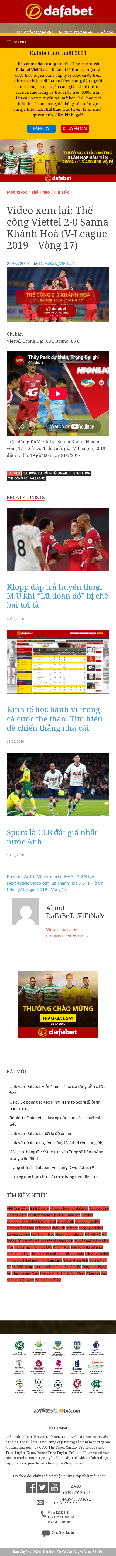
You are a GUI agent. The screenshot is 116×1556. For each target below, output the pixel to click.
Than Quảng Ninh (25, 1273)
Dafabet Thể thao (20, 1228)
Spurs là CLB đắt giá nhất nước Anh (52, 836)
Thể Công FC (17, 478)
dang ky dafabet (91, 1228)
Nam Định (54, 1260)
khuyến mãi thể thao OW (33, 1247)
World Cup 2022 (48, 1280)
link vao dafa (74, 1254)
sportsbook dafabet (49, 1267)
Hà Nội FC (93, 1234)
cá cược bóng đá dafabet (69, 1208)
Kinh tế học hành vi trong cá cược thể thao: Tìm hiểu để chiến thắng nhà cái (55, 718)
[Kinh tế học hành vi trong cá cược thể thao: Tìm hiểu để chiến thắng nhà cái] (58, 694)
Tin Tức (61, 192)
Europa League (18, 1234)
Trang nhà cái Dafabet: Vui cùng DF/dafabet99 (51, 1167)
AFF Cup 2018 (18, 1208)
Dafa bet (73, 1215)
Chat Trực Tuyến (62, 1532)
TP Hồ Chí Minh (72, 1273)
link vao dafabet (97, 1254)
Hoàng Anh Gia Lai (69, 1234)
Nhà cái (105, 32)
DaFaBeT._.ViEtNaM (58, 263)
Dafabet (87, 1215)
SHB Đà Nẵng (22, 1267)
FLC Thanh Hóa (42, 1234)
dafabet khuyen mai (40, 1221)
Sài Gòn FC (72, 1267)
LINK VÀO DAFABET (35, 32)
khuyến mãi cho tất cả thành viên (47, 1241)
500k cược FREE (76, 32)
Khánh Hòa (81, 473)
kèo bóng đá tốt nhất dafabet (46, 473)
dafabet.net (16, 1221)
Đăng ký (41, 128)
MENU (19, 41)
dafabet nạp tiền (87, 1221)
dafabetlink (65, 1221)
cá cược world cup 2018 (47, 1215)
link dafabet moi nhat (47, 1254)
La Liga (24, 1254)
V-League (37, 478)
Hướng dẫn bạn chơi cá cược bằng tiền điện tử (53, 1176)
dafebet (72, 1228)
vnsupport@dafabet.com (62, 1502)
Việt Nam (26, 1280)
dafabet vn (43, 1228)
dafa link (58, 1228)
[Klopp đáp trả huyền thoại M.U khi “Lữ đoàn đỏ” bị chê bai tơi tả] (58, 572)
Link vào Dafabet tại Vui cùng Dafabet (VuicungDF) (56, 1142)
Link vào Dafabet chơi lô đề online (40, 1133)
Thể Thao (40, 192)
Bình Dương (39, 1208)
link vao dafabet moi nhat (26, 1260)
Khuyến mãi (75, 128)
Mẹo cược (17, 192)
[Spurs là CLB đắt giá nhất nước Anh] (58, 817)
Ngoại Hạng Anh (75, 1260)
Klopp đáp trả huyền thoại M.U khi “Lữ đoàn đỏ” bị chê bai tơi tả (57, 596)
